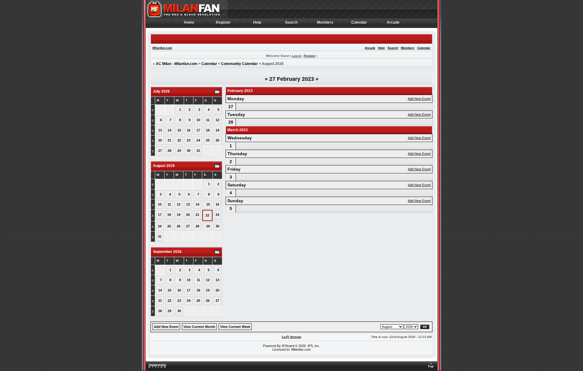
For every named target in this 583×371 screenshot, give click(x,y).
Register (223, 22)
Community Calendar (239, 64)
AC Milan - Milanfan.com (176, 64)
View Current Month (199, 326)
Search (291, 22)
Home (189, 22)
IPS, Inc (313, 346)
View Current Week (235, 326)
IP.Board (288, 346)
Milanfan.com (162, 47)
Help (257, 22)
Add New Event (419, 98)
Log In (296, 55)
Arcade (393, 22)
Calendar (359, 22)
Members (325, 22)
